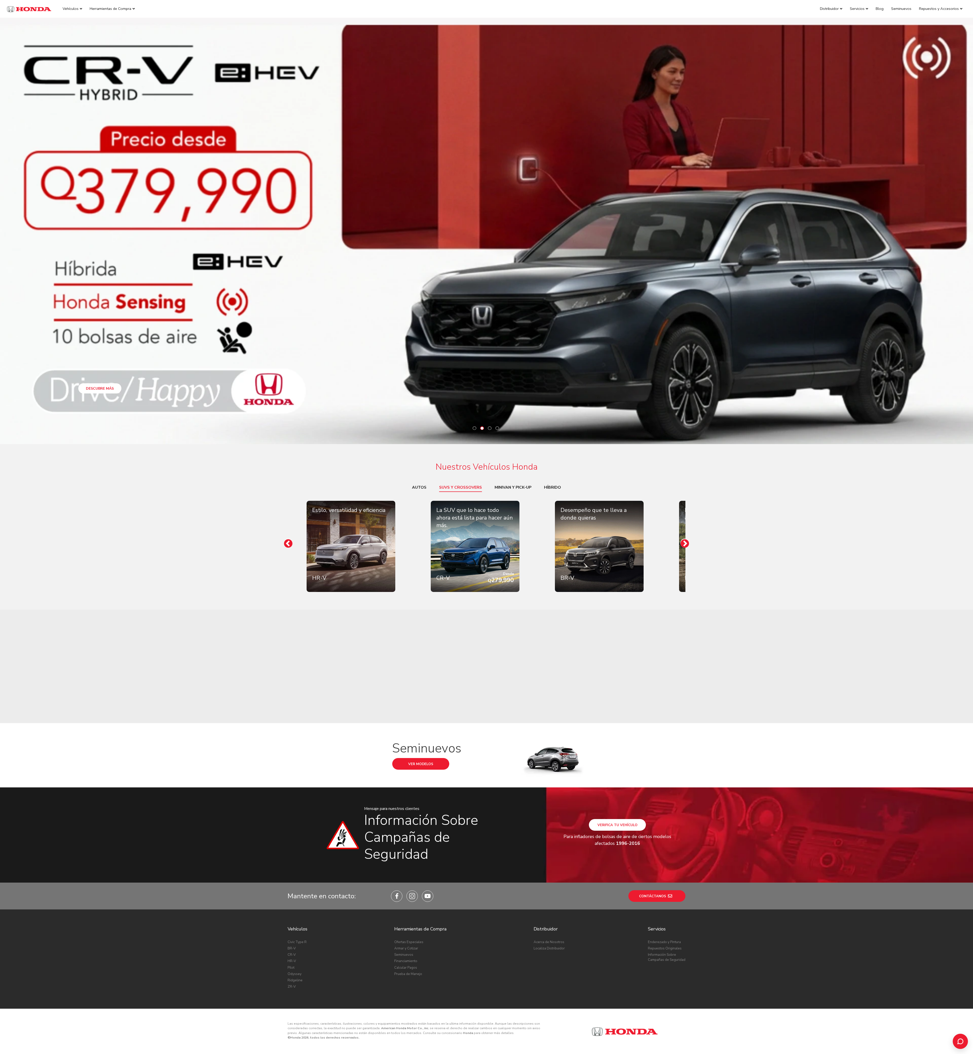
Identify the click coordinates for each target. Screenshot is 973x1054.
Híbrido (552, 487)
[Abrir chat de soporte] (960, 1041)
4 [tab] (497, 428)
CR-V (292, 954)
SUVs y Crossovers (460, 487)
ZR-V (292, 986)
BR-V (292, 948)
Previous (288, 543)
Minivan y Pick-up (513, 487)
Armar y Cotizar (406, 948)
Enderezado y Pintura (664, 942)
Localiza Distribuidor (549, 948)
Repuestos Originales (665, 948)
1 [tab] (474, 428)
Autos (419, 487)
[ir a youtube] (427, 896)
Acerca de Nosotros (549, 942)
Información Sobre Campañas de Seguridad (666, 957)
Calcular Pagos (405, 967)
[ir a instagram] (412, 896)
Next (684, 543)
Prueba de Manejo (408, 973)
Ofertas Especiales (408, 942)
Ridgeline (295, 980)
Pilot (291, 967)
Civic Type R (297, 942)
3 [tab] (490, 428)
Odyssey (295, 973)
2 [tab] (482, 428)
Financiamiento (405, 961)
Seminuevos (403, 954)
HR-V (292, 961)
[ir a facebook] (396, 896)
